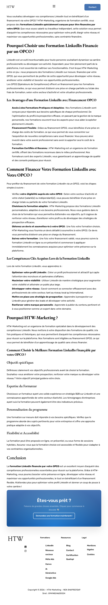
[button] (54, 6)
